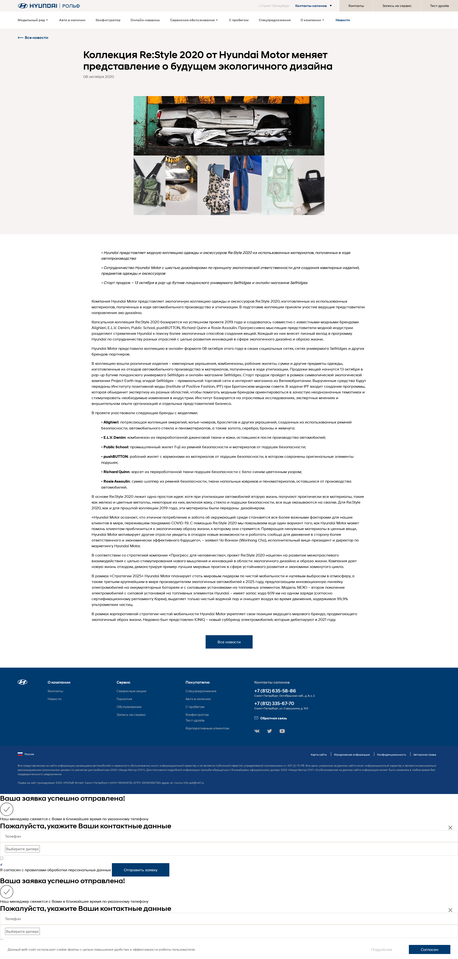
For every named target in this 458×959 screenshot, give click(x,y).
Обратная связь (273, 718)
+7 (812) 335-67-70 (274, 703)
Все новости (36, 37)
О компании (311, 20)
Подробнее (381, 949)
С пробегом (239, 20)
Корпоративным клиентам (207, 728)
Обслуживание (129, 707)
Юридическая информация (352, 754)
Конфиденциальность (391, 754)
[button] (296, 5)
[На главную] (37, 5)
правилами (35, 869)
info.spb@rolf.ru (193, 782)
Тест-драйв (439, 6)
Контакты (356, 6)
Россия (29, 754)
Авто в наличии (72, 20)
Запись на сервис (397, 6)
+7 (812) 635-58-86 (275, 691)
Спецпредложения (275, 20)
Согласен (429, 949)
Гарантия (124, 699)
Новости (343, 20)
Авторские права (424, 754)
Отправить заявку (140, 869)
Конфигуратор (108, 20)
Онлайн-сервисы (145, 20)
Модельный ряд (31, 20)
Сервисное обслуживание (192, 20)
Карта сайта (319, 754)
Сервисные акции (131, 691)
